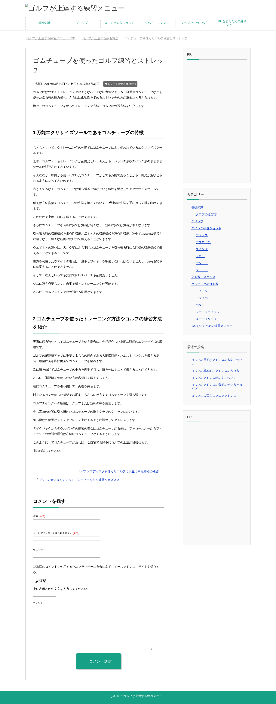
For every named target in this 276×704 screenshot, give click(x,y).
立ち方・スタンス (157, 22)
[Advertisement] (217, 122)
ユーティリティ (206, 318)
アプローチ (203, 242)
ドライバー (203, 298)
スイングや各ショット (119, 22)
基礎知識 (44, 22)
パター (200, 305)
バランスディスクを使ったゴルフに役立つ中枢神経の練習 (120, 471)
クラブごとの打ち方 (194, 22)
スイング (202, 249)
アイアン (202, 291)
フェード (202, 270)
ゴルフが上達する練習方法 (120, 83)
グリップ (82, 22)
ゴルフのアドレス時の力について (213, 377)
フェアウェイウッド (209, 311)
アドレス (202, 235)
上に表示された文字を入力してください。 (61, 588)
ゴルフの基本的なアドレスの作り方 (215, 370)
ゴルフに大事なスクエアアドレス (213, 395)
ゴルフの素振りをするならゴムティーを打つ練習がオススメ (79, 479)
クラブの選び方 (206, 214)
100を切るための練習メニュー (232, 23)
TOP (50, 38)
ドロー (200, 256)
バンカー (202, 263)
